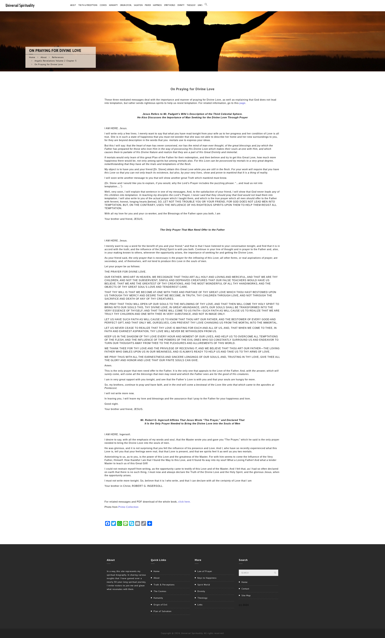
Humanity (113, 5)
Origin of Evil (126, 5)
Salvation (138, 5)
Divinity (180, 5)
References (58, 57)
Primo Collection (128, 507)
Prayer (148, 5)
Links (200, 5)
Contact (245, 588)
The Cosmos (160, 591)
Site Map (246, 595)
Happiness (157, 5)
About (73, 5)
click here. (184, 501)
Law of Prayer (204, 571)
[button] (206, 5)
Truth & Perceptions (87, 5)
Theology (191, 5)
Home (32, 57)
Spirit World (169, 5)
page (242, 103)
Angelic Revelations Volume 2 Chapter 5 (56, 60)
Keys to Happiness (207, 578)
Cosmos (103, 5)
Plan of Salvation (162, 611)
